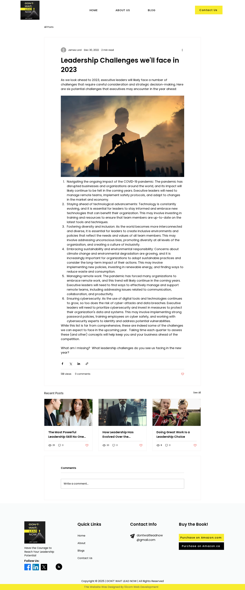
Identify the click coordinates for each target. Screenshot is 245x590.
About (82, 543)
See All (197, 392)
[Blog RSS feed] (59, 567)
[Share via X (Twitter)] (70, 363)
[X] (44, 567)
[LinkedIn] (35, 567)
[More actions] (182, 50)
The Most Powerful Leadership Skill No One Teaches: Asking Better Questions (66, 434)
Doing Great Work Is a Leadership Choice (173, 434)
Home (81, 536)
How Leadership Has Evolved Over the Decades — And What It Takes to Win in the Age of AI (122, 434)
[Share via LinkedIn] (78, 363)
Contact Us (85, 558)
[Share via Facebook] (62, 363)
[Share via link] (86, 363)
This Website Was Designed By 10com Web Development (121, 587)
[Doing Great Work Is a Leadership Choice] (176, 412)
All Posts (49, 27)
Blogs (81, 551)
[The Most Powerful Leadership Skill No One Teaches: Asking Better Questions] (68, 412)
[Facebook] (27, 567)
